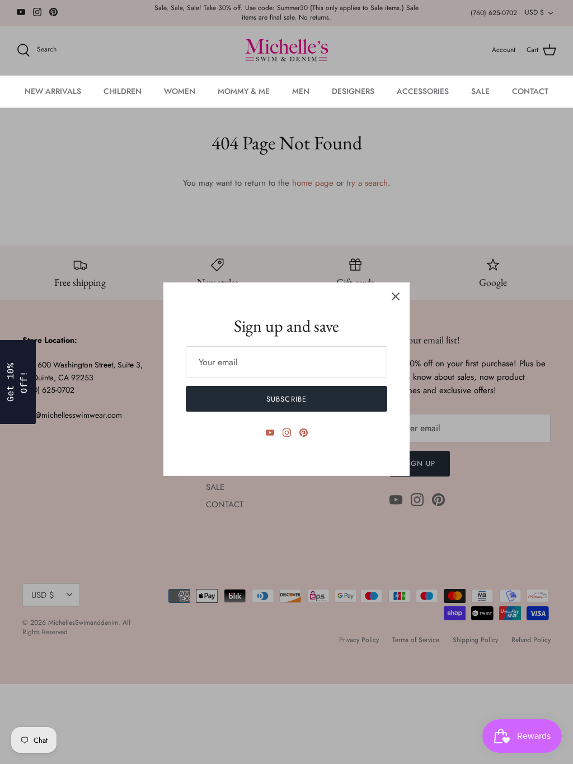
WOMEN (179, 91)
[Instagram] (287, 432)
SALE (480, 91)
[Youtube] (270, 432)
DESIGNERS (353, 91)
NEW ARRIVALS (53, 91)
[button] (18, 382)
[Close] (395, 296)
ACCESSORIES (423, 91)
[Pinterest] (303, 432)
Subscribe (286, 399)
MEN (300, 91)
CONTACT (530, 91)
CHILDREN (123, 91)
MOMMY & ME (244, 91)
